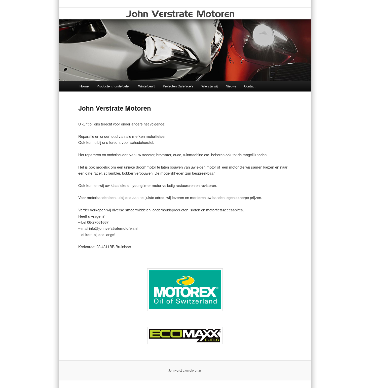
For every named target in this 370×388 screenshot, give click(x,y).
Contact (249, 86)
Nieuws (231, 86)
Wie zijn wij (209, 86)
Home (84, 86)
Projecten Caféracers (178, 86)
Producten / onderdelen (113, 86)
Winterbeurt (146, 86)
